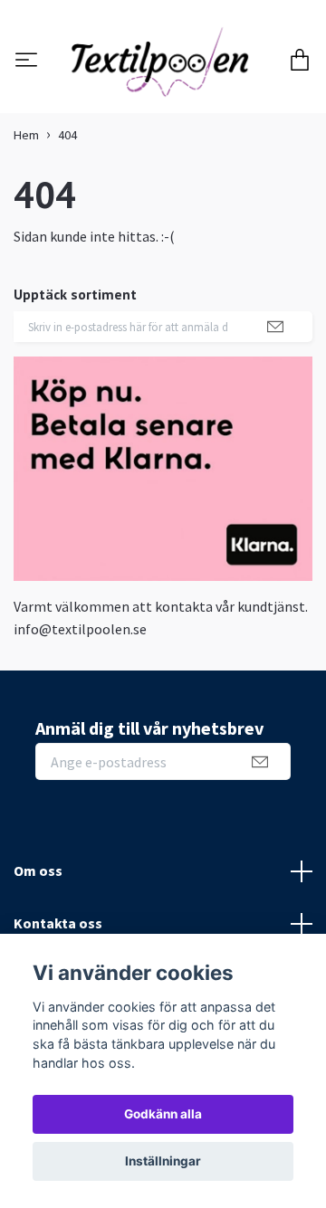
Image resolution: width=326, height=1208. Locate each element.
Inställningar (163, 1161)
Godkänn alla (163, 1114)
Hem (26, 232)
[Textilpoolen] (163, 110)
